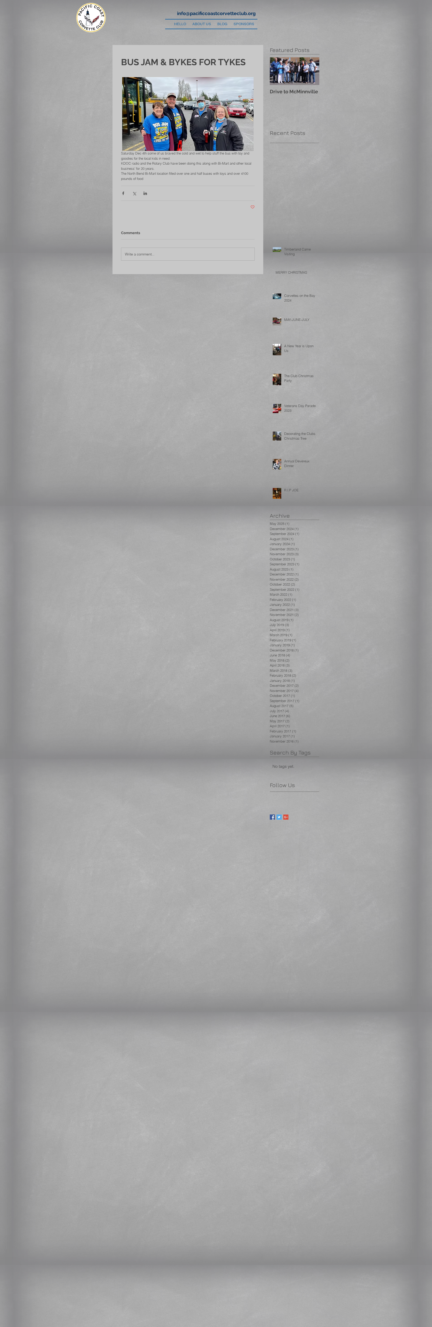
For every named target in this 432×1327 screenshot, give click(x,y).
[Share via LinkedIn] (145, 193)
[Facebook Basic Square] (272, 817)
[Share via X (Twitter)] (134, 193)
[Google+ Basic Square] (285, 817)
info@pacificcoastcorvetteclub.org (216, 13)
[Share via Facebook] (123, 193)
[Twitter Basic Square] (279, 817)
